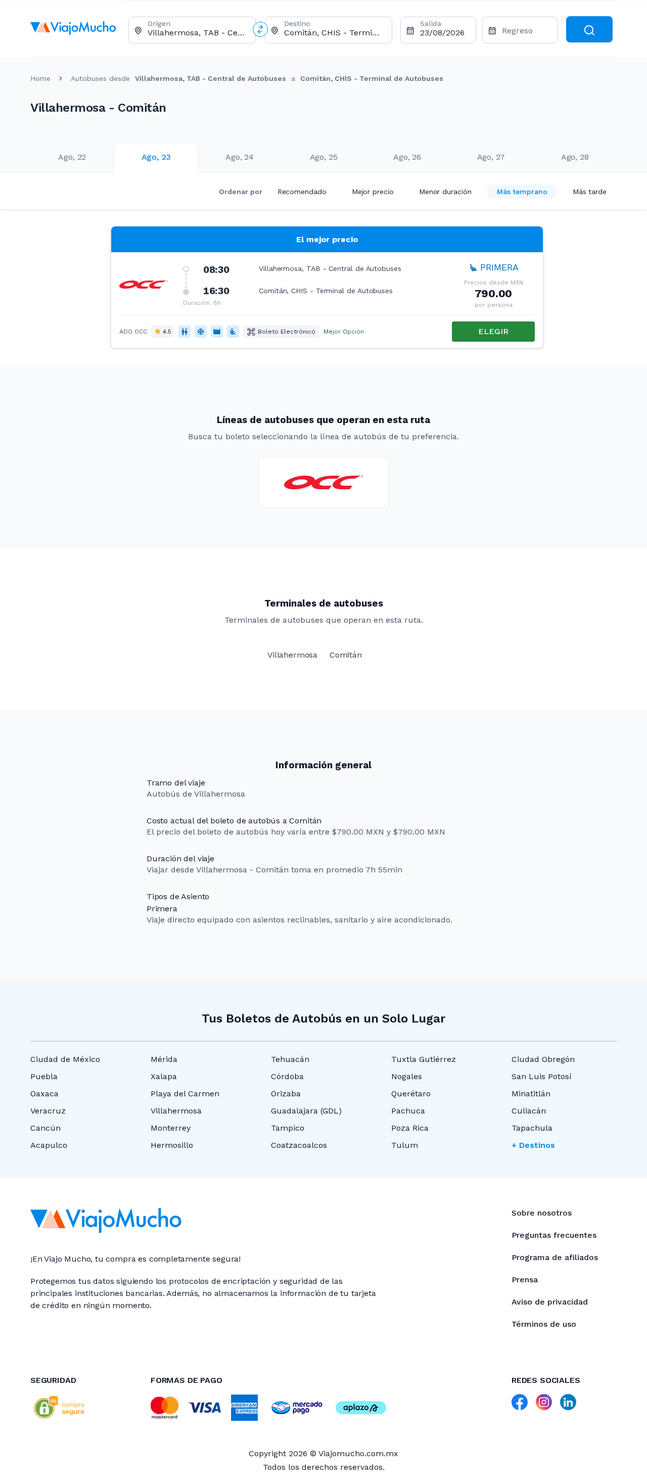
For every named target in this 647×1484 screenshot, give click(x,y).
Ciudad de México (65, 1059)
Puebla (44, 1076)
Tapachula (532, 1128)
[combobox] (197, 32)
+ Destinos (533, 1145)
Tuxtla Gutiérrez (423, 1059)
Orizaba (286, 1093)
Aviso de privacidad (550, 1302)
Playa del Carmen (185, 1093)
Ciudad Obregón (543, 1059)
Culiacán (529, 1111)
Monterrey (171, 1128)
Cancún (45, 1128)
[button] (327, 287)
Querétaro (411, 1093)
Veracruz (48, 1111)
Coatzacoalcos (299, 1145)
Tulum (404, 1145)
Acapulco (48, 1145)
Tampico (287, 1128)
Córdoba (287, 1076)
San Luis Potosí (542, 1076)
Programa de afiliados (555, 1257)
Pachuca (408, 1111)
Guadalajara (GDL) (306, 1111)
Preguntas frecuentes (554, 1235)
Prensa (525, 1279)
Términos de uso (544, 1324)
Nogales (406, 1076)
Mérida (164, 1059)
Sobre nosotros (542, 1213)
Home (40, 78)
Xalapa (164, 1076)
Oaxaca (44, 1093)
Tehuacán (290, 1059)
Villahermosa (176, 1111)
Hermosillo (172, 1145)
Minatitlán (531, 1093)
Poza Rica (410, 1128)
